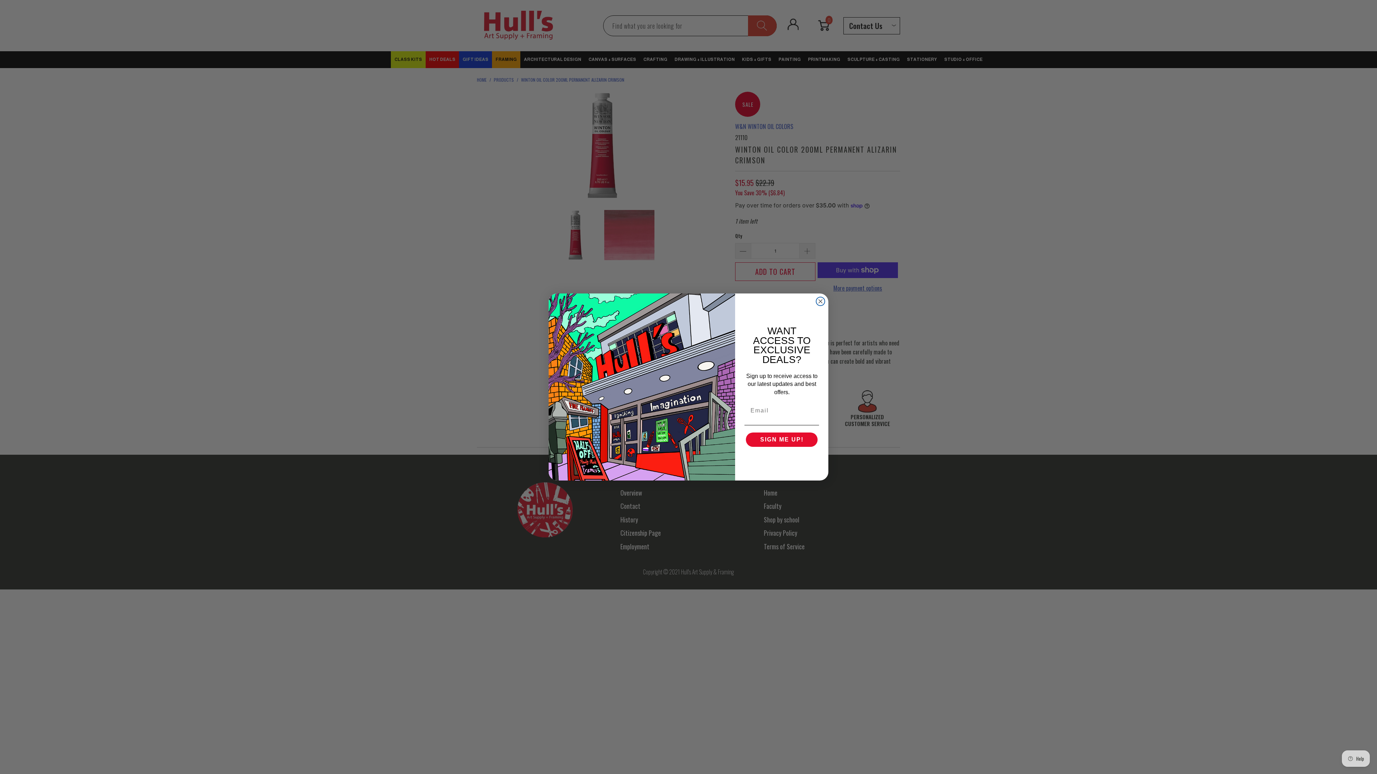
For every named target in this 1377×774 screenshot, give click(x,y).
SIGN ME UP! (782, 439)
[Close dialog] (820, 301)
